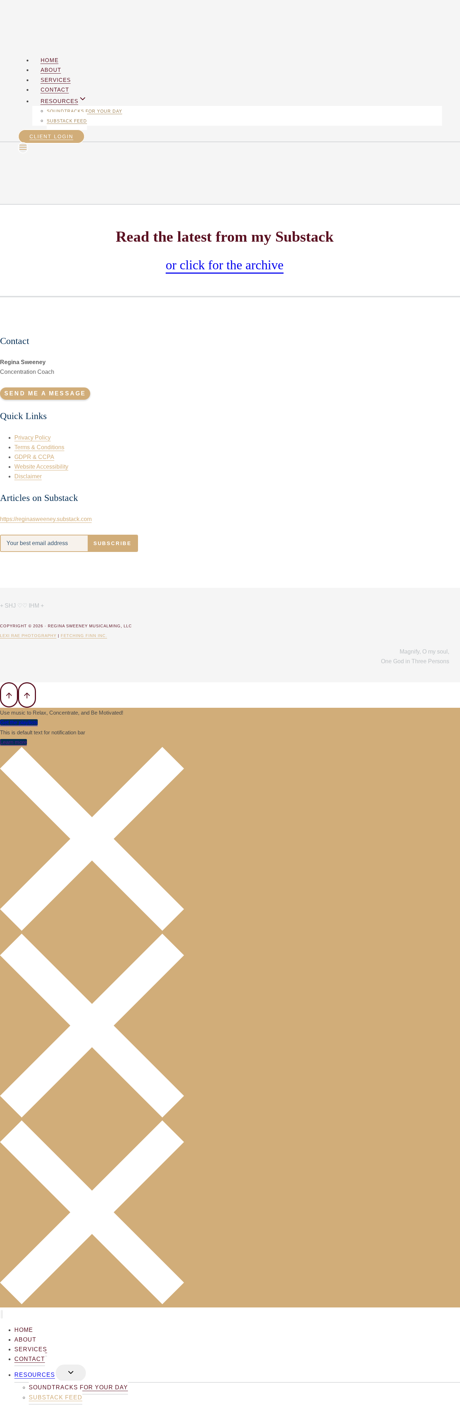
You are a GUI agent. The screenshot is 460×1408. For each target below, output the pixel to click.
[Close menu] (2, 1314)
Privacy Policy (32, 438)
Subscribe (112, 543)
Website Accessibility (41, 467)
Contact (55, 90)
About (51, 70)
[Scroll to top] (9, 694)
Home (50, 60)
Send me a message (45, 393)
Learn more (13, 742)
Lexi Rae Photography (28, 635)
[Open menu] (23, 147)
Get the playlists (19, 722)
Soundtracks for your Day (84, 111)
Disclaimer (28, 476)
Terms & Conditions (39, 447)
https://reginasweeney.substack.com (46, 519)
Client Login (51, 136)
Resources (34, 1375)
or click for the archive (225, 265)
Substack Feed (67, 121)
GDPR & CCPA (34, 457)
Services (56, 80)
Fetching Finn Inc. (84, 635)
